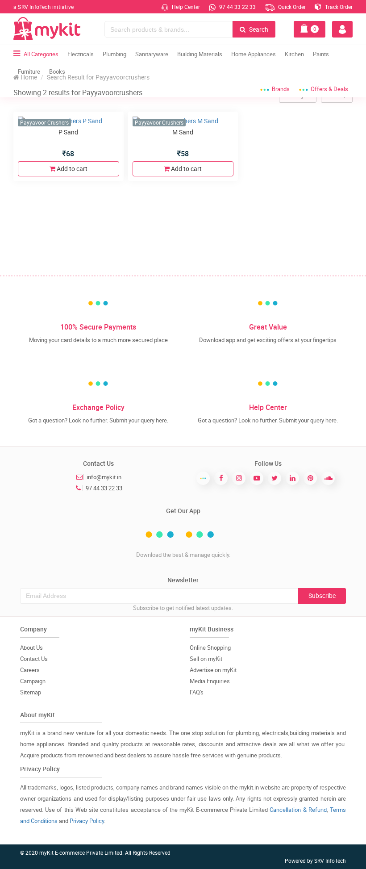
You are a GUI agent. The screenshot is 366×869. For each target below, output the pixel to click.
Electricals (80, 54)
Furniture (29, 71)
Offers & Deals (329, 89)
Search (258, 29)
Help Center (185, 6)
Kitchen (294, 54)
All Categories (41, 54)
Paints (321, 54)
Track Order (338, 6)
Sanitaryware (151, 54)
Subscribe (322, 595)
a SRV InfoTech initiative (43, 6)
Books (57, 71)
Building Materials (199, 54)
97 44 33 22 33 (237, 6)
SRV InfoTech (330, 860)
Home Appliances (253, 54)
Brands (281, 89)
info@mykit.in (104, 477)
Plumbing (114, 54)
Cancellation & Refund (298, 810)
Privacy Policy (87, 821)
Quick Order (291, 6)
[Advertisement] (183, 208)
